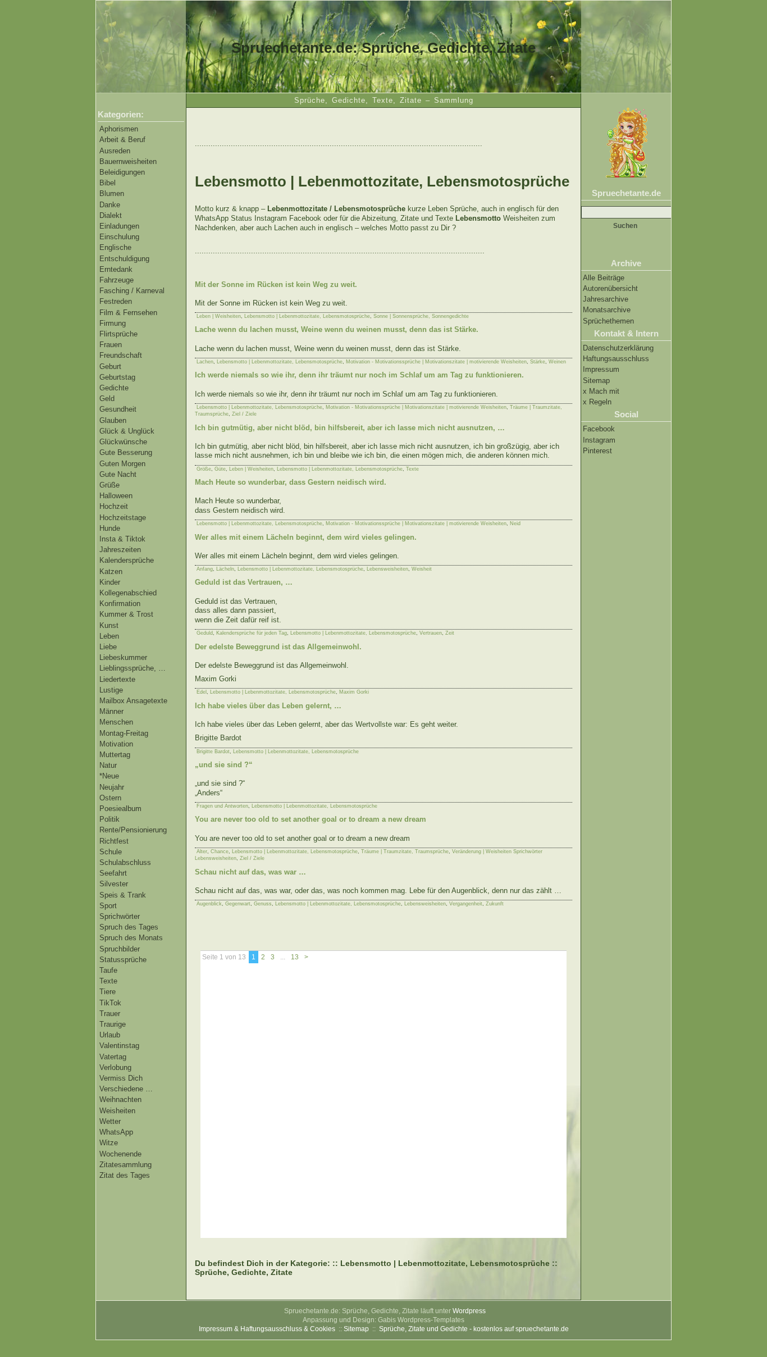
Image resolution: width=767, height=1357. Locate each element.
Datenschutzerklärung (618, 348)
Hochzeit (113, 506)
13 (295, 957)
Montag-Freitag (123, 733)
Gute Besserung (125, 452)
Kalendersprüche (126, 560)
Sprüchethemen (608, 321)
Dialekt (110, 215)
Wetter (110, 1121)
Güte (220, 469)
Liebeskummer (123, 657)
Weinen (557, 362)
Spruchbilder (119, 949)
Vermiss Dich (121, 1078)
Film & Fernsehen (128, 312)
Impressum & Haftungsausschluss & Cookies (267, 1329)
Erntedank (116, 269)
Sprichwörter (119, 916)
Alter (202, 851)
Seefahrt (113, 873)
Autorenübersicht (610, 288)
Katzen (110, 571)
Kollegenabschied (128, 593)
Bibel (107, 183)
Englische (115, 247)
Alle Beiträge (603, 278)
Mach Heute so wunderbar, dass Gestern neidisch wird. (290, 482)
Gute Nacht (117, 474)
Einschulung (119, 237)
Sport (108, 905)
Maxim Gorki (354, 692)
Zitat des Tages (124, 1175)
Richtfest (114, 841)
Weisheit (422, 569)
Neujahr (111, 787)
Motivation (116, 744)
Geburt (110, 366)
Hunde (109, 528)
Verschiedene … (126, 1089)
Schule (110, 852)
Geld (107, 398)
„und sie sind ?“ (224, 765)
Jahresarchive (605, 299)
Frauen (110, 344)
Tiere (107, 991)
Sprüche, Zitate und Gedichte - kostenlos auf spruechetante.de (474, 1329)
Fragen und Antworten (222, 806)
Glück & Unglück (126, 431)
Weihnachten (120, 1099)
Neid (515, 523)
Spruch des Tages (128, 927)
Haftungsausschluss (616, 358)
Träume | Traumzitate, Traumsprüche (405, 851)
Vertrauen (430, 633)
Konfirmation (119, 603)
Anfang (205, 569)
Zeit (449, 633)
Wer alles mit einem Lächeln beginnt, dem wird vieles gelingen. (306, 537)
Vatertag (112, 1057)
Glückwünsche (123, 442)
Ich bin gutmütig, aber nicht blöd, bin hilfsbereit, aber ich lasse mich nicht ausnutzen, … (350, 428)
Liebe (108, 647)
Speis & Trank (122, 895)
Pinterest (597, 451)
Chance (220, 851)
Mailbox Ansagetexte (133, 700)
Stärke (537, 362)
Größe (204, 469)
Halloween (116, 495)
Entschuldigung (124, 258)
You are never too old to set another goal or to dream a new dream (310, 819)
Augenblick (209, 904)
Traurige (112, 1024)
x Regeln (597, 402)
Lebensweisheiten (387, 569)
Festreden (115, 301)
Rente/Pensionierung (133, 830)
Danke (109, 205)
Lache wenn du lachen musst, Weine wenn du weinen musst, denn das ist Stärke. (336, 329)
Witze (108, 1143)
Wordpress (469, 1311)
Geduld (205, 633)
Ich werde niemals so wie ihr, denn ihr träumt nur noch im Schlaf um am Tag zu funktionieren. (359, 375)
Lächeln (225, 569)
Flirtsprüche (118, 334)
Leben (109, 636)
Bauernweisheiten (128, 161)
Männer (111, 711)
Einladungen (119, 226)
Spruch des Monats (131, 937)
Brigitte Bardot (213, 751)
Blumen (111, 193)
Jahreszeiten (120, 549)
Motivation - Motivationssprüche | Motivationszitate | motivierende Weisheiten (436, 362)
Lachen (205, 362)
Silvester (113, 884)
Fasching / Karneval (132, 290)
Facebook (599, 429)
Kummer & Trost (126, 614)
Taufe (108, 970)
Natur (108, 765)
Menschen (116, 722)
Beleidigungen (122, 172)
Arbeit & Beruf (122, 139)
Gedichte (114, 388)
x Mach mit (601, 391)
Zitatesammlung (125, 1164)
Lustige (111, 690)
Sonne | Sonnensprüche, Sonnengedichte (421, 316)
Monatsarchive (607, 310)
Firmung (112, 323)
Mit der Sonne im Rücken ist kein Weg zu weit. (276, 284)
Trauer (109, 1013)
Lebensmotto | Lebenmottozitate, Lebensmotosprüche (307, 316)
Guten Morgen (122, 463)
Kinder (109, 582)
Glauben (112, 420)
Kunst (108, 625)
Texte (108, 981)
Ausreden (114, 151)
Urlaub (109, 1035)
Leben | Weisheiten (219, 316)
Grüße (109, 485)
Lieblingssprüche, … (132, 668)
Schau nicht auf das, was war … (250, 872)
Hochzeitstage (122, 517)
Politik (109, 819)
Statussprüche (123, 959)
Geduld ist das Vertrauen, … (244, 582)
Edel (202, 692)
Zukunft (495, 904)
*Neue (109, 776)
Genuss (263, 904)
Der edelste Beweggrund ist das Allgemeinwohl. (278, 647)
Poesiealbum (120, 808)
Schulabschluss (125, 862)
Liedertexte (117, 679)
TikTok (110, 1003)
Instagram (599, 440)
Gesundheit (117, 409)
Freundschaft (120, 355)
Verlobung (115, 1067)
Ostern (110, 798)
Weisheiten (117, 1110)
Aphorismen (118, 129)
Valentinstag (119, 1045)
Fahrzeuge (116, 280)
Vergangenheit (465, 904)
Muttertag (114, 754)
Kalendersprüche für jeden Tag (251, 633)
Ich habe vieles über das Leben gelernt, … (268, 706)
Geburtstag (117, 377)
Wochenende (120, 1154)
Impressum (601, 369)
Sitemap (596, 380)
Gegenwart (237, 904)
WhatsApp (116, 1132)
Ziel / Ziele (244, 414)
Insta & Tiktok (122, 539)
